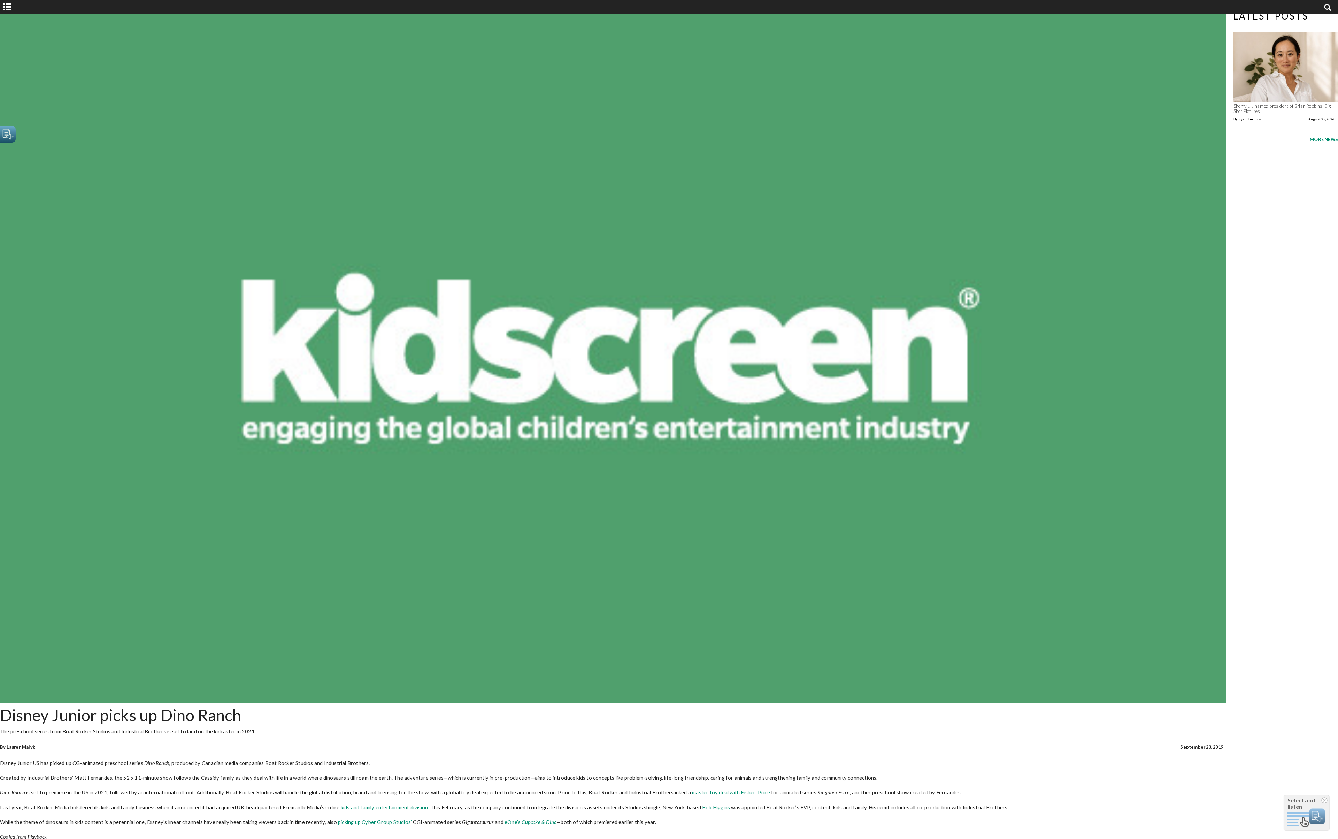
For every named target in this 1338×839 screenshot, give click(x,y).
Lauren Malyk (21, 747)
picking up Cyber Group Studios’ (375, 822)
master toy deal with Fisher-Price (731, 792)
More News (1324, 139)
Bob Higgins (716, 807)
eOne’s (530, 822)
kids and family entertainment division (384, 807)
